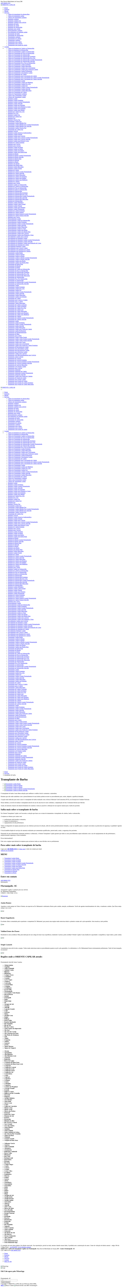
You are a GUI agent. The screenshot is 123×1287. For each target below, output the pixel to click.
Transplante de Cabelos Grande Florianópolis (21, 318)
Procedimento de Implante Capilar (17, 238)
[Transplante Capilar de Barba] (13, 785)
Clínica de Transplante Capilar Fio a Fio (19, 84)
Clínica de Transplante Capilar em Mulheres (20, 82)
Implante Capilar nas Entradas (16, 105)
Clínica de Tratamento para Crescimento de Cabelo (22, 76)
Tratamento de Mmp (13, 334)
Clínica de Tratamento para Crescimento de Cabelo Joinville (25, 79)
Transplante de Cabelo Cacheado (17, 305)
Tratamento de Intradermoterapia (17, 332)
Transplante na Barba (14, 267)
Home (6, 8)
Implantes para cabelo (14, 29)
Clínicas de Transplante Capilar (17, 97)
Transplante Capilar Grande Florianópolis (19, 292)
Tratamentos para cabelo (15, 42)
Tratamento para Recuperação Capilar (18, 350)
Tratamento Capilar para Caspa (16, 342)
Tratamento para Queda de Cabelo (17, 381)
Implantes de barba (13, 24)
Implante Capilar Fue (14, 115)
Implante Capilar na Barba (15, 149)
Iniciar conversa (5, 1282)
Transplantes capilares (14, 37)
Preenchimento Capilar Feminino (17, 222)
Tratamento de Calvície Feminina (17, 360)
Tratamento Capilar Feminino (16, 322)
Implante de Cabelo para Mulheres (17, 180)
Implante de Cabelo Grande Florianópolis (19, 172)
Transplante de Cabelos (14, 316)
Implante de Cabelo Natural (16, 212)
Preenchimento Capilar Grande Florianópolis (20, 223)
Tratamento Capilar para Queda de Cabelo (20, 329)
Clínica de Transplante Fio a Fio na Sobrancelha (21, 63)
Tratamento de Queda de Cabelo (17, 378)
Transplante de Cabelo (14, 298)
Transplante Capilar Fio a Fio (16, 288)
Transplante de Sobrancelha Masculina (19, 275)
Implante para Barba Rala (15, 165)
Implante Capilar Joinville (15, 103)
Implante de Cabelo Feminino (16, 210)
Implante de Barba (13, 154)
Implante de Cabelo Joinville (16, 173)
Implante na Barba (13, 162)
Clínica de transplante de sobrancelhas (19, 14)
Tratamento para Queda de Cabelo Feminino (20, 383)
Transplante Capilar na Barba (16, 256)
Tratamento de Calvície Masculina (17, 365)
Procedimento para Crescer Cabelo (18, 248)
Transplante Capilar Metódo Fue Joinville (19, 126)
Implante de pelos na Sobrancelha (17, 189)
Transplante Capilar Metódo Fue (17, 123)
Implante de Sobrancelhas (15, 201)
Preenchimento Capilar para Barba (17, 230)
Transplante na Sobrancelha (16, 280)
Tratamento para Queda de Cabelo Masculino (21, 384)
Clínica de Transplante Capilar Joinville (19, 89)
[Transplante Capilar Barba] (12, 784)
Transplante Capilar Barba (15, 253)
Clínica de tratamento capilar (16, 16)
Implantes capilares (13, 19)
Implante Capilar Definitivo (16, 202)
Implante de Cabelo (13, 170)
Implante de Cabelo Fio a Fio (16, 111)
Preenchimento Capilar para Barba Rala (19, 232)
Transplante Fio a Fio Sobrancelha (17, 279)
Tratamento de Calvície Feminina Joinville (20, 363)
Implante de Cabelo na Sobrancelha (18, 186)
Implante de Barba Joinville (16, 157)
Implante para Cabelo (14, 183)
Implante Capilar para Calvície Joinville (19, 139)
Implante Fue (11, 118)
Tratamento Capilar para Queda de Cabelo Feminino (23, 345)
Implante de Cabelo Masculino (16, 175)
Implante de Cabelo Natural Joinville (18, 215)
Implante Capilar (12, 98)
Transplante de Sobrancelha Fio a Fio (18, 274)
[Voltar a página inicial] (8, 5)
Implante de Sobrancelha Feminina (18, 193)
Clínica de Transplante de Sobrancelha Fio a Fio (21, 58)
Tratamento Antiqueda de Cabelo (17, 371)
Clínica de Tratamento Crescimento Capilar (20, 72)
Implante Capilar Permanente (16, 209)
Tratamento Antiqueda (14, 370)
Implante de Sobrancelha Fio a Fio (17, 194)
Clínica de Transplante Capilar (16, 81)
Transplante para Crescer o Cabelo (17, 300)
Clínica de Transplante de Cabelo (17, 92)
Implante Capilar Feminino (15, 100)
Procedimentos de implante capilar (17, 32)
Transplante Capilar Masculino (16, 295)
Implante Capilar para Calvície (16, 136)
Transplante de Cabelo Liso (16, 309)
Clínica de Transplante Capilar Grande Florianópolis (23, 87)
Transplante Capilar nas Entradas (17, 296)
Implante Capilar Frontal (15, 168)
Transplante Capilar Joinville (16, 293)
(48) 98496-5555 (5, 3)
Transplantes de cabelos (14, 38)
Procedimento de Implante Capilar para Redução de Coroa (24, 243)
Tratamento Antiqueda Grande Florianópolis (20, 373)
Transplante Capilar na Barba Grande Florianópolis (22, 258)
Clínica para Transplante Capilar (17, 95)
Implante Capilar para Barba (16, 150)
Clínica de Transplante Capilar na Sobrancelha (21, 51)
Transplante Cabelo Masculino (16, 303)
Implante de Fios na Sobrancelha (17, 188)
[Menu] (1, 389)
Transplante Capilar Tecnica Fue (17, 128)
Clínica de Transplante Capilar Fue (18, 85)
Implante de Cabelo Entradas (16, 142)
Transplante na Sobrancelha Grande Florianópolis (22, 282)
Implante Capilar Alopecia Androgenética (19, 133)
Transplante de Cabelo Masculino (17, 311)
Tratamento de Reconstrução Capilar (18, 347)
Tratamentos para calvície (15, 43)
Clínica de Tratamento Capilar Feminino (19, 64)
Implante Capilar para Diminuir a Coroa (19, 107)
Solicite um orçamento (7, 850)
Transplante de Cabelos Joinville (17, 319)
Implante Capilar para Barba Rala (17, 152)
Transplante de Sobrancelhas (16, 277)
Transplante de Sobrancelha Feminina (18, 272)
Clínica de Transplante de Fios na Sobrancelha (21, 53)
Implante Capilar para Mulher (16, 110)
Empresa (6, 9)
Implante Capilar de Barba (15, 147)
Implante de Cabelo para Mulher (17, 178)
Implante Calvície (13, 131)
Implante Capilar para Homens (16, 207)
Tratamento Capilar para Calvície (17, 353)
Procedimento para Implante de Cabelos (19, 251)
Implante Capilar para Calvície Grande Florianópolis (23, 137)
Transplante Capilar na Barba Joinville (19, 259)
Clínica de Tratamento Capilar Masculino (19, 66)
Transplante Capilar (13, 285)
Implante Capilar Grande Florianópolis (19, 102)
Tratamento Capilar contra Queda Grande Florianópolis (23, 339)
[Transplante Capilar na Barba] (13, 787)
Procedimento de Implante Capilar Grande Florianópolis (24, 240)
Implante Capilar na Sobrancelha (17, 184)
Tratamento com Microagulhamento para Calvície (22, 355)
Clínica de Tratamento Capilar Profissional (20, 71)
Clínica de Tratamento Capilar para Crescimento (21, 68)
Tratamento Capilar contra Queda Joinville (20, 340)
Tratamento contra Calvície (15, 357)
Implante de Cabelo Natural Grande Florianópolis (22, 214)
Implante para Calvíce (14, 144)
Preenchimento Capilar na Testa (17, 228)
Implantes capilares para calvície (17, 22)
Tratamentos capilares (14, 40)
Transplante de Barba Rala (15, 264)
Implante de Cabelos (14, 181)
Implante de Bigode (13, 160)
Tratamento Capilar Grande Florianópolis (19, 324)
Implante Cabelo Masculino (16, 167)
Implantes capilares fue (14, 21)
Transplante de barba (14, 34)
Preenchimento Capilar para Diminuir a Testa (20, 235)
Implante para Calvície (14, 146)
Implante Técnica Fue (14, 120)
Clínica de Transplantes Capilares (17, 94)
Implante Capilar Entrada (15, 134)
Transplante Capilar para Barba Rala (18, 262)
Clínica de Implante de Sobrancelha (18, 50)
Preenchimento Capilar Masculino (17, 227)
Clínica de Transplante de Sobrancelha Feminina (21, 56)
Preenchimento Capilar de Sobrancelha (19, 220)
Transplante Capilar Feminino (16, 287)
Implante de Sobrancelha (15, 191)
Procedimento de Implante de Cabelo (18, 245)
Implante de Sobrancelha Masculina (18, 199)
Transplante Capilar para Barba (17, 261)
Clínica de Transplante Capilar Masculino (19, 90)
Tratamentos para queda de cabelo (17, 45)
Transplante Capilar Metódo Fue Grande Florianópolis (23, 124)
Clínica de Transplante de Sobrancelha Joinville (21, 61)
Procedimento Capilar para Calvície (18, 236)
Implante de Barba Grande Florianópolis (19, 155)
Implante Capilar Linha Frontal (16, 204)
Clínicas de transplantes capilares (17, 17)
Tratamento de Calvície (14, 358)
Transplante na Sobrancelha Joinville (18, 284)
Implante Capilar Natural (15, 206)
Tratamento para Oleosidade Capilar (18, 348)
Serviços (6, 12)
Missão (6, 11)
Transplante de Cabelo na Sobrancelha (19, 269)
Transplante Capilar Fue (15, 121)
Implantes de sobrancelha (15, 27)
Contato (6, 47)
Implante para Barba (13, 163)
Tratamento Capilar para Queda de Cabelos (20, 376)
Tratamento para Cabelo (15, 335)
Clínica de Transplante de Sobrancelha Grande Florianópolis (25, 60)
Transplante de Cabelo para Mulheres (18, 314)
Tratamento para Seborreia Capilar (17, 352)
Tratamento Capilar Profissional (17, 331)
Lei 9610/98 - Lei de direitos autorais (20, 1247)
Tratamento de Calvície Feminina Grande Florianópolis (23, 361)
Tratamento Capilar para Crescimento (18, 344)
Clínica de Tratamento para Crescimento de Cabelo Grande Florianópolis (28, 77)
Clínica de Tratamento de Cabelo (17, 74)
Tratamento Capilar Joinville (16, 326)
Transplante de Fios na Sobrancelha (18, 271)
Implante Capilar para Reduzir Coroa (18, 141)
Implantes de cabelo (13, 25)
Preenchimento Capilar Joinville (17, 225)
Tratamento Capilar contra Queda (17, 337)
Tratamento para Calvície (15, 368)
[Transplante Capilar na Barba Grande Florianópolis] (19, 788)
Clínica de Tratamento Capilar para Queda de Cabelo (23, 69)
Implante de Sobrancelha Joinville (17, 197)
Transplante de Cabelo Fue (15, 129)
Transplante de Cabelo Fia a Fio (17, 308)
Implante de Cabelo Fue (15, 116)
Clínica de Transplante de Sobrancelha (19, 55)
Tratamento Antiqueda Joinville (17, 374)
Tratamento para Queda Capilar (17, 379)
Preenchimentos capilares (15, 30)
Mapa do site (8, 1261)
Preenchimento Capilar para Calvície (18, 233)
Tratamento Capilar (13, 321)
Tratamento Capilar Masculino (16, 327)
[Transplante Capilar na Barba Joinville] (15, 790)
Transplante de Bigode (14, 266)
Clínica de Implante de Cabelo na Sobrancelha (21, 48)
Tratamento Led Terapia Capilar (17, 366)
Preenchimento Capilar (14, 219)
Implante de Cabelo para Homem (17, 176)
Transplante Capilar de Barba (16, 254)
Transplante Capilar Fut (14, 290)
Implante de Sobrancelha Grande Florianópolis (21, 196)
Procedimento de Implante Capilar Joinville (20, 241)
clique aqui (22, 849)
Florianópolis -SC (6, 1278)
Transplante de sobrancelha (15, 35)
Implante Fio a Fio (13, 113)
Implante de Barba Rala (14, 159)
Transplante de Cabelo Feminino (17, 306)
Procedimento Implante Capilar (17, 246)
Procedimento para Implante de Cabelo (19, 249)
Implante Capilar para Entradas (16, 108)
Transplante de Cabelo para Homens (18, 313)
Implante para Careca (14, 217)
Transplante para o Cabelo (15, 301)
